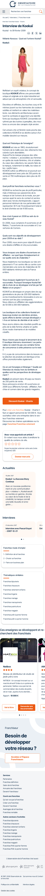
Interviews (13, 17)
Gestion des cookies (8, 891)
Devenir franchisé (10, 806)
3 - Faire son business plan (13, 562)
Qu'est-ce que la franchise (13, 800)
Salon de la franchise (11, 785)
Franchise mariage (10, 598)
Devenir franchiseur (10, 791)
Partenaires (7, 779)
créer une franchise (15, 410)
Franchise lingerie (10, 594)
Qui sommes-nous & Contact (33, 876)
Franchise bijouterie (11, 581)
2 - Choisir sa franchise (12, 558)
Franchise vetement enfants (14, 590)
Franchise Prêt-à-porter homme (15, 849)
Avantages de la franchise (13, 809)
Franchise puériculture (12, 606)
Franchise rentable (10, 812)
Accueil (5, 17)
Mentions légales (28, 884)
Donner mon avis (22, 456)
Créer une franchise (10, 803)
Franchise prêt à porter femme (15, 615)
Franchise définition (10, 782)
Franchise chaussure (11, 586)
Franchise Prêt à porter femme (15, 846)
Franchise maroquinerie (12, 602)
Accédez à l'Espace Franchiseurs (20, 758)
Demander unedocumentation (26, 707)
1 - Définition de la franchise (14, 554)
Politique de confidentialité (10, 884)
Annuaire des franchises (12, 788)
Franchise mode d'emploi (14, 548)
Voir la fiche (9, 707)
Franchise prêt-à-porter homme (15, 619)
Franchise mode (24, 17)
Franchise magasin (10, 611)
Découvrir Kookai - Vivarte (21, 401)
